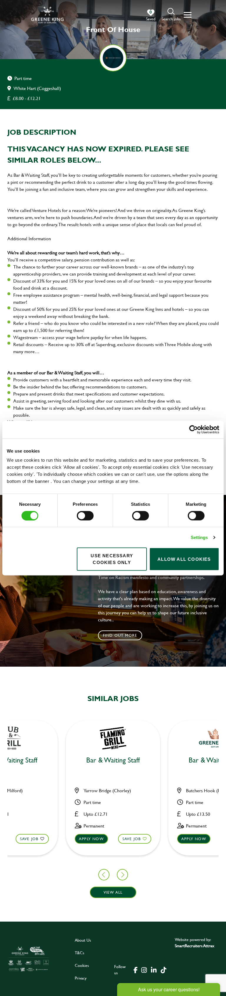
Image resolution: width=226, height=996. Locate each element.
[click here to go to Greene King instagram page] (144, 969)
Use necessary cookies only (112, 559)
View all (113, 892)
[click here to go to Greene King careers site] (28, 959)
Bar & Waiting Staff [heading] (113, 760)
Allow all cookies (184, 558)
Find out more (120, 635)
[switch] (85, 515)
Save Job (29, 838)
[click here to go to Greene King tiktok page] (163, 969)
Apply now (91, 838)
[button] (171, 15)
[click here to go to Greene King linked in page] (153, 969)
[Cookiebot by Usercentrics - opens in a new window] (193, 429)
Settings (199, 537)
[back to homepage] (47, 15)
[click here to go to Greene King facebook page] (135, 969)
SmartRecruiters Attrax (194, 945)
